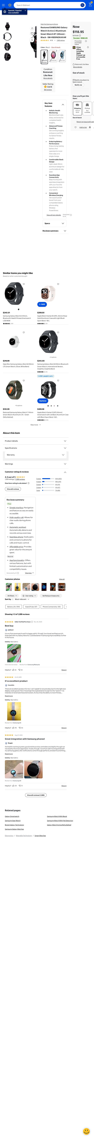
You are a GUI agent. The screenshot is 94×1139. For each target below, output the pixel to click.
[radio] (44, 57)
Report (64, 670)
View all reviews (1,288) (36, 795)
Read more (9, 696)
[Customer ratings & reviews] (65, 471)
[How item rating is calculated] (28, 483)
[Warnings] (65, 464)
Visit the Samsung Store (49, 24)
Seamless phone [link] (16, 537)
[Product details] (65, 441)
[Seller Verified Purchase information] (32, 622)
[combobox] (50, 5)
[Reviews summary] (54, 40)
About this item (11, 433)
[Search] (82, 5)
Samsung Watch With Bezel (57, 816)
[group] (53, 40)
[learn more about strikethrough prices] (80, 35)
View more (34, 425)
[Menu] (4, 5)
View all (62, 579)
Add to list (83, 127)
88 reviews (48, 90)
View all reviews (13, 489)
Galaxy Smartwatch (12, 816)
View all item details (54, 215)
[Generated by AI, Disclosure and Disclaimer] (71, 215)
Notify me (78, 85)
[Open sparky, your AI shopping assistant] (86, 1131)
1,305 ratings (61, 40)
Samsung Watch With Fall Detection (60, 821)
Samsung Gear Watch (13, 821)
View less (28, 573)
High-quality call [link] (17, 517)
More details (47, 78)
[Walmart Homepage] (10, 5)
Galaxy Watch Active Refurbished (59, 825)
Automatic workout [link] (18, 527)
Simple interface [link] (16, 507)
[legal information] (86, 41)
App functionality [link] (17, 560)
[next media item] (32, 40)
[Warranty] (63, 455)
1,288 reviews (20, 479)
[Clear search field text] (79, 5)
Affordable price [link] (16, 546)
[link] (62, 587)
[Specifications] (65, 448)
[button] (29, 42)
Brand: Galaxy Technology (14, 825)
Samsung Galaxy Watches (14, 829)
